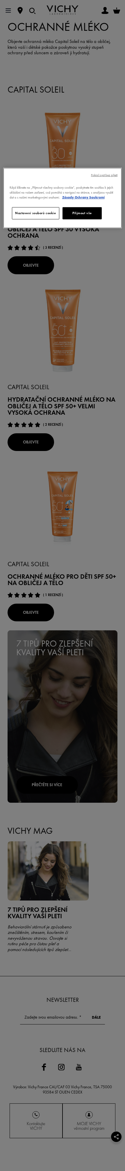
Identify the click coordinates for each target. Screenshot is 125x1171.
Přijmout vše (82, 213)
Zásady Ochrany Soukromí (83, 197)
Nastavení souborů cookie (35, 213)
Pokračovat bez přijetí (104, 175)
